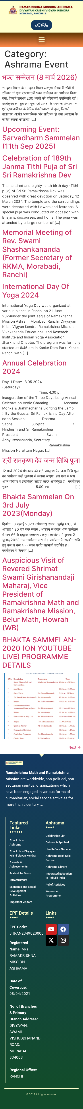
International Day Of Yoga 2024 (35, 290)
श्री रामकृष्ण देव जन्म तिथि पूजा (41, 460)
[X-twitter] (51, 940)
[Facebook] (63, 929)
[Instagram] (63, 940)
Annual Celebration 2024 (34, 367)
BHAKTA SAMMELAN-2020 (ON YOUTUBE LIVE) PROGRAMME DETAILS (39, 652)
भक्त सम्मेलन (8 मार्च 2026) (39, 77)
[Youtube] (51, 929)
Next (74, 747)
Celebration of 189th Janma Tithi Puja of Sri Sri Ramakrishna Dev (39, 166)
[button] (41, 40)
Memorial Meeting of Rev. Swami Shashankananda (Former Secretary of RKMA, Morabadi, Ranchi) (37, 253)
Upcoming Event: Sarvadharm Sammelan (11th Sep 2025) (41, 137)
